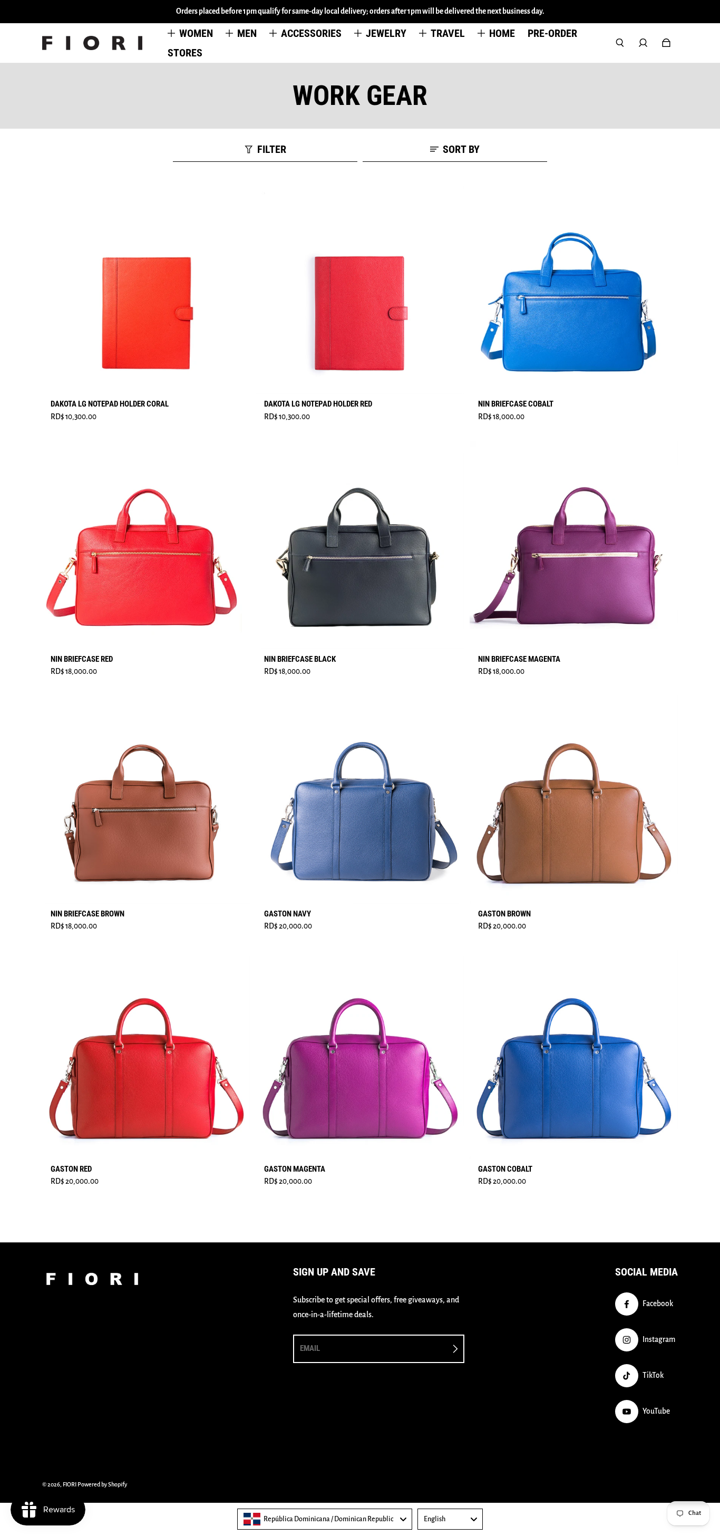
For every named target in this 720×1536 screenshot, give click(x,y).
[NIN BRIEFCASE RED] (146, 545)
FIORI (69, 1484)
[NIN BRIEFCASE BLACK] (360, 545)
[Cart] (666, 42)
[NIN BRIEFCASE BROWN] (146, 799)
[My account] (643, 42)
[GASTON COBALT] (574, 1054)
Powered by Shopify (102, 1484)
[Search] (619, 42)
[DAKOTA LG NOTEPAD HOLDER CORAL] (146, 290)
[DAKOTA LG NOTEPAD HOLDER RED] (360, 290)
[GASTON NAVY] (360, 799)
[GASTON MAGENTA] (360, 1054)
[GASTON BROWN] (574, 799)
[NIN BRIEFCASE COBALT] (574, 290)
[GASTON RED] (146, 1054)
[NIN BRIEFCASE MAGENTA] (574, 545)
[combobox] (324, 1519)
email (310, 1348)
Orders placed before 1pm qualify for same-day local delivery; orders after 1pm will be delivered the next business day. (360, 11)
